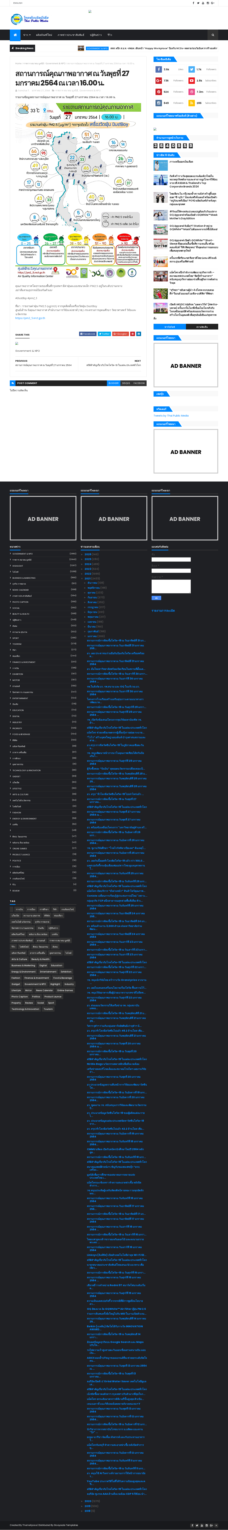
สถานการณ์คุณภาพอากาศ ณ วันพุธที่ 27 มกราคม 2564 (113, 821)
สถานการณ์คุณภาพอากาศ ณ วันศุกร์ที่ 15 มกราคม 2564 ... (114, 1279)
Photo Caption (20, 602)
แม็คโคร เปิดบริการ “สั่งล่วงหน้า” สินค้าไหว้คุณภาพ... (116, 891)
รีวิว (110, 35)
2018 (88, 1511)
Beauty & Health (20, 614)
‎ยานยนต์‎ (16, 686)
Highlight (17, 565)
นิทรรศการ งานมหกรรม (22, 692)
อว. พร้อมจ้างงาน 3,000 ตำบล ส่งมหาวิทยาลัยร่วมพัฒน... (114, 927)
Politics (16, 860)
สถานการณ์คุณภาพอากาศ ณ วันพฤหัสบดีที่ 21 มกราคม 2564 (116, 1037)
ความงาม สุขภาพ (19, 632)
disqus (126, 383)
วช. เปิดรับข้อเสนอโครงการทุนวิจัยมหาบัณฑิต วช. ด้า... (114, 721)
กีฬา (14, 650)
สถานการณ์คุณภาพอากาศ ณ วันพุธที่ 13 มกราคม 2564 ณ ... (117, 1367)
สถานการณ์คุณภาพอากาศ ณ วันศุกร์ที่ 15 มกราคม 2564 (114, 1294)
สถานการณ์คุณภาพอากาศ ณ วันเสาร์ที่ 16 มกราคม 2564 (114, 1248)
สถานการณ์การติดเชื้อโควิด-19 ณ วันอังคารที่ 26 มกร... (113, 833)
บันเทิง (15, 704)
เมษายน (92, 622)
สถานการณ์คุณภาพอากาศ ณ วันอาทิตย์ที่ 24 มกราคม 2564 (116, 935)
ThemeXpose (29, 1525)
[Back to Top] (216, 1526)
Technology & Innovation (26, 770)
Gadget (16, 776)
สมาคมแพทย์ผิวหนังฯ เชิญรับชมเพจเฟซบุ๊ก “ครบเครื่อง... (113, 1168)
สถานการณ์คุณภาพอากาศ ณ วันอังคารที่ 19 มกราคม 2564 (115, 1135)
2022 (88, 574)
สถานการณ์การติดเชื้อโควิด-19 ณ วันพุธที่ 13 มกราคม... (111, 1375)
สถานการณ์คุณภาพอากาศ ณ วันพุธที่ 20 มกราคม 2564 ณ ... (114, 1045)
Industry (17, 722)
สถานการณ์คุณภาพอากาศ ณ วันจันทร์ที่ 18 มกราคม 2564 (115, 1199)
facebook (139, 383)
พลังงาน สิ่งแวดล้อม (20, 842)
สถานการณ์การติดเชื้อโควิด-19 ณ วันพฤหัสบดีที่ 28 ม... (117, 773)
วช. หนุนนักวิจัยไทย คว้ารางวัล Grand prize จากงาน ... (116, 981)
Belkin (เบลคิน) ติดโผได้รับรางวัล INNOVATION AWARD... (115, 1328)
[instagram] (208, 3)
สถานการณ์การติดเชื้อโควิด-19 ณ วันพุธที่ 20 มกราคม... (112, 1053)
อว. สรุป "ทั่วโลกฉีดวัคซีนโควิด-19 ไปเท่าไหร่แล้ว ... (115, 794)
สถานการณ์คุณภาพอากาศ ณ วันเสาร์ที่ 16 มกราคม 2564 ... (114, 1228)
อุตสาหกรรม (17, 764)
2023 (88, 569)
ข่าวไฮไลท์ (170, 327)
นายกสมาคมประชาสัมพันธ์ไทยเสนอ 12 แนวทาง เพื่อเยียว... (115, 1266)
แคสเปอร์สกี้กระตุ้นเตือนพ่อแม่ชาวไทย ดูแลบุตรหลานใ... (116, 867)
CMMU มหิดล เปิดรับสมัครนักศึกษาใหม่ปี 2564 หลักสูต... (115, 1150)
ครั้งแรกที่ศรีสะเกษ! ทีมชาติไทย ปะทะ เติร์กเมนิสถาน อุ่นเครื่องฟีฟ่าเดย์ (193, 259)
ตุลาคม (92, 592)
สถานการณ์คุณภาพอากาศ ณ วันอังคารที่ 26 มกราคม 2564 (115, 854)
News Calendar (20, 590)
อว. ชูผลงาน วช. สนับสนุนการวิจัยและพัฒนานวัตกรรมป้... (116, 1106)
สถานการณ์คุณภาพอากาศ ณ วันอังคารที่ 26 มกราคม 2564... (115, 841)
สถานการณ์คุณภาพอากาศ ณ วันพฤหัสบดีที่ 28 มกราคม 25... (117, 780)
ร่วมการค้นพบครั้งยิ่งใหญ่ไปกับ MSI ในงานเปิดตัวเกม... (116, 1313)
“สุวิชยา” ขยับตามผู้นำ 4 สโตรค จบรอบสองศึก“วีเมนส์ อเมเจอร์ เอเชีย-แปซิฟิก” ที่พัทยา (192, 291)
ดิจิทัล (14, 740)
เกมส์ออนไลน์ (18, 878)
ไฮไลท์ (15, 572)
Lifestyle (17, 788)
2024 (88, 564)
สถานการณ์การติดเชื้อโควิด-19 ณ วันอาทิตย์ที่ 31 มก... (116, 640)
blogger (114, 383)
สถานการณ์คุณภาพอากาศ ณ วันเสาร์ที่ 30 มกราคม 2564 (115, 693)
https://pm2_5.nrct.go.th (30, 318)
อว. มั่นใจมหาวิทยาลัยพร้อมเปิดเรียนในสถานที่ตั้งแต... (116, 669)
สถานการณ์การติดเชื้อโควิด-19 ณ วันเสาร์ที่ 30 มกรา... (117, 674)
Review (16, 890)
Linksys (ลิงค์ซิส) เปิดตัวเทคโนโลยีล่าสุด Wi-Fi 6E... (116, 1255)
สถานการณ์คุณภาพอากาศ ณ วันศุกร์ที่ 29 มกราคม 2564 (114, 762)
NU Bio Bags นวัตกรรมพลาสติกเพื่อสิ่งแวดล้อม (113, 1064)
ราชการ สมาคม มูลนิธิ (33, 63)
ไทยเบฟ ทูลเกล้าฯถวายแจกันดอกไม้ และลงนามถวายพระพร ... (115, 1241)
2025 (88, 559)
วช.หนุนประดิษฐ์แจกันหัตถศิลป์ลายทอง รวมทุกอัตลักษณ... (115, 1192)
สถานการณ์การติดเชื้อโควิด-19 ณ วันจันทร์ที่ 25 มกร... (117, 881)
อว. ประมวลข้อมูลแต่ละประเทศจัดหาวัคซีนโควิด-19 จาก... (115, 1122)
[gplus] (213, 3)
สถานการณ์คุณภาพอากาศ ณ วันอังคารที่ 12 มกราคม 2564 (115, 1454)
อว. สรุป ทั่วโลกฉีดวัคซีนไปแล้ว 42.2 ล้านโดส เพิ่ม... (115, 1129)
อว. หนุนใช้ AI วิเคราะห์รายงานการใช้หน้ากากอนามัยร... (116, 1474)
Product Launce (21, 854)
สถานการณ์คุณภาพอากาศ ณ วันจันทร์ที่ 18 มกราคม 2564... (115, 1143)
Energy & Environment (24, 818)
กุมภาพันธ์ (93, 631)
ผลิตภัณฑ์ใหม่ (44, 35)
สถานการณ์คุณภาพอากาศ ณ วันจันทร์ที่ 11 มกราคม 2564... (114, 1462)
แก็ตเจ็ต (15, 782)
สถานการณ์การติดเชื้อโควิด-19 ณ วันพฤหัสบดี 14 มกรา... (114, 1335)
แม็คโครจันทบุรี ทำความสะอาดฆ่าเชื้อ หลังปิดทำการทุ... (115, 1446)
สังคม (14, 626)
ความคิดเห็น (202, 327)
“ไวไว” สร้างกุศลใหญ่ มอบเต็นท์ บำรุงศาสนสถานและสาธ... (116, 739)
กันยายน (92, 597)
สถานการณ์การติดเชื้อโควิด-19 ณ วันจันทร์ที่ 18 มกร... (116, 1157)
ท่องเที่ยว (16, 656)
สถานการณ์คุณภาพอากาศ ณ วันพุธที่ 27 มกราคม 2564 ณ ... (113, 813)
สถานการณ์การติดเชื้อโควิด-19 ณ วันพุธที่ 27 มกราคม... (111, 800)
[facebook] (193, 3)
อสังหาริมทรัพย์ (18, 746)
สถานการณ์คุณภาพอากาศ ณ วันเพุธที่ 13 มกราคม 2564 (114, 1410)
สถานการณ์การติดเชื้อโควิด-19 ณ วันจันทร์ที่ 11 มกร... (116, 1468)
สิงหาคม (92, 602)
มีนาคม (92, 626)
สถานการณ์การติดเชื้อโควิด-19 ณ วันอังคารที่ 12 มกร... (117, 1424)
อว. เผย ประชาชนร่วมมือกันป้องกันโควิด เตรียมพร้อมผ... (115, 655)
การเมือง (16, 866)
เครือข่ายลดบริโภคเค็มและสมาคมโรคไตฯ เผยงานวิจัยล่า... (116, 1070)
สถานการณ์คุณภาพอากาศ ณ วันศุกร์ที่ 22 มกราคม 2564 (114, 999)
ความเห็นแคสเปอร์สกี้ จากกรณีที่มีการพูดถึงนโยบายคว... (115, 1302)
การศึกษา (16, 758)
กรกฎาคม (93, 607)
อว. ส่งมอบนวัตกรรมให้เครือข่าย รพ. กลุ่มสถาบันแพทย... (113, 1007)
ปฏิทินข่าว (96, 35)
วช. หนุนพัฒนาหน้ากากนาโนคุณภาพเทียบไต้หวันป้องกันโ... (115, 754)
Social (16, 608)
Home (18, 63)
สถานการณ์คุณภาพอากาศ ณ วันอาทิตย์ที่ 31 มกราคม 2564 (115, 662)
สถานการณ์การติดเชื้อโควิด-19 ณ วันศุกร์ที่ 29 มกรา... (116, 707)
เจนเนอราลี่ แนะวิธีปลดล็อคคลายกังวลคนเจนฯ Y (113, 1404)
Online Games (19, 848)
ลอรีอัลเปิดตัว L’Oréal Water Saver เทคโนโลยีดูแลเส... (116, 1383)
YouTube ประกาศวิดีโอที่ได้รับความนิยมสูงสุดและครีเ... (116, 1482)
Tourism (16, 644)
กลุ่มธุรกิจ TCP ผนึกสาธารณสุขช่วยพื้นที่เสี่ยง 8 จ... (115, 901)
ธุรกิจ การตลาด (19, 583)
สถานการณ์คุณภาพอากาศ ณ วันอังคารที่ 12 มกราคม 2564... (115, 1418)
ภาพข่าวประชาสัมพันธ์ (71, 35)
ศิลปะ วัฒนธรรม (19, 836)
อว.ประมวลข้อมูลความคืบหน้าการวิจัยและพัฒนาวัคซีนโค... (117, 1086)
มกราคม (92, 636)
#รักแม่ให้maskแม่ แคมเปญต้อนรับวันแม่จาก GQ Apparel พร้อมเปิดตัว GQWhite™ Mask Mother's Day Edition (193, 215)
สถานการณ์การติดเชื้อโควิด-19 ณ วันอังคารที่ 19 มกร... (117, 1092)
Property (17, 728)
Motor (16, 680)
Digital (16, 716)
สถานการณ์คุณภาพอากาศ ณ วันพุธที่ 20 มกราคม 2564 (114, 1078)
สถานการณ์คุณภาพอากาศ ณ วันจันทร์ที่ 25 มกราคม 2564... (115, 875)
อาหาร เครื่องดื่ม (19, 752)
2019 (88, 1506)
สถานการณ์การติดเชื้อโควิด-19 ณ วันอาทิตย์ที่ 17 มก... (116, 1214)
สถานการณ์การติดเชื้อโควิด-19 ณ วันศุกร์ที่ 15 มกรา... (116, 1272)
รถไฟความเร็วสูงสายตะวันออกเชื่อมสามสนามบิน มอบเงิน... (116, 1351)
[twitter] (198, 3)
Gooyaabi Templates (66, 1525)
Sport (15, 638)
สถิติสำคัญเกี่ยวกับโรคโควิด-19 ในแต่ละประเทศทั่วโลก (117, 727)
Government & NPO (70, 48)
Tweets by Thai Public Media (171, 415)
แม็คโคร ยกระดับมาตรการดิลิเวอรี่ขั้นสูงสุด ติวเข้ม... (115, 1399)
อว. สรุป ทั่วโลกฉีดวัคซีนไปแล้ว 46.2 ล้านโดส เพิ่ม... (115, 1030)
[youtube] (203, 3)
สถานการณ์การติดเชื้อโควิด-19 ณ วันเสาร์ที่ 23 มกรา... (117, 949)
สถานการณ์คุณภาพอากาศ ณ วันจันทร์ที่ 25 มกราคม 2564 (115, 907)
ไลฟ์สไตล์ (16, 806)
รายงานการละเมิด (163, 611)
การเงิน (15, 668)
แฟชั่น (15, 824)
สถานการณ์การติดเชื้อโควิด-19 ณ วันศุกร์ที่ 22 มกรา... (116, 967)
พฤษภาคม (93, 617)
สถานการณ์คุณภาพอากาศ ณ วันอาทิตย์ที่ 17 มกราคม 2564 (115, 1220)
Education (18, 710)
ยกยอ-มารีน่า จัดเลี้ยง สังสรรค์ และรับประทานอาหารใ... (116, 1438)
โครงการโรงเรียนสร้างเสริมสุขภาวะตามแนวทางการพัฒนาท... (115, 700)
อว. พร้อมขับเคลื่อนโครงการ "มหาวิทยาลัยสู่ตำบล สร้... (117, 827)
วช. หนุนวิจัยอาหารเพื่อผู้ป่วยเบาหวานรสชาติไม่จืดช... (116, 992)
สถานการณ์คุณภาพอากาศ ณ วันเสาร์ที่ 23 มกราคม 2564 (114, 956)
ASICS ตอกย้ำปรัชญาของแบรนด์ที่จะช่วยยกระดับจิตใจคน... (117, 1359)
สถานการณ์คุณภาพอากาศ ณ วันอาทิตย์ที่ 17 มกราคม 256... (115, 1207)
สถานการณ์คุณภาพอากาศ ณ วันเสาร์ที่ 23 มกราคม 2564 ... (114, 943)
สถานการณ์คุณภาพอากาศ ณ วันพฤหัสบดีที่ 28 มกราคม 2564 (117, 787)
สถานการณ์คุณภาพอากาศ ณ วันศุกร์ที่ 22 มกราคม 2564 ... (114, 973)
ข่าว (25, 35)
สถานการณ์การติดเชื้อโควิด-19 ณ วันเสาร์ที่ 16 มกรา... (116, 1234)
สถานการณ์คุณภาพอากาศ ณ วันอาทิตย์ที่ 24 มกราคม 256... (116, 915)
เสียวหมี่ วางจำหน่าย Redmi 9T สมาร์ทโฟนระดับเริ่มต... (116, 1286)
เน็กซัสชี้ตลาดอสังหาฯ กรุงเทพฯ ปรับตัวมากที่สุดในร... (116, 1394)
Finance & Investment (23, 662)
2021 (88, 578)
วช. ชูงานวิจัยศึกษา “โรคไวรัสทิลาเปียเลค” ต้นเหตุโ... (116, 848)
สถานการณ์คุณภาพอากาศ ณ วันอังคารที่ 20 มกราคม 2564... (115, 1098)
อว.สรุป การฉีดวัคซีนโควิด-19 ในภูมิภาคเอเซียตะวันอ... (115, 746)
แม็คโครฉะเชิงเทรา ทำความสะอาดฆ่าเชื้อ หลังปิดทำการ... (114, 1184)
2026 (88, 554)
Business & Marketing (23, 578)
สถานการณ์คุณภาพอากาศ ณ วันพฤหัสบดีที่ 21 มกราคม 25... (116, 1019)
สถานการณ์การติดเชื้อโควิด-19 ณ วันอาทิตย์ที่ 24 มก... (117, 921)
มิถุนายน (93, 612)
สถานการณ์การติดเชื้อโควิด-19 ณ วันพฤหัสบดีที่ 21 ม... (116, 1013)
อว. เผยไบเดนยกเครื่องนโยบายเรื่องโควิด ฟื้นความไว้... (116, 988)
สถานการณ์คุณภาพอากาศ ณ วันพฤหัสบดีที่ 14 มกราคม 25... (116, 1320)
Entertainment (20, 698)
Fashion (16, 812)
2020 (88, 1501)
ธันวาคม (93, 583)
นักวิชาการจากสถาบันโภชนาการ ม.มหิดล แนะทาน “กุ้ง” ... (115, 1430)
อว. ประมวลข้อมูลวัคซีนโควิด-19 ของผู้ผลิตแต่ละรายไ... (116, 1114)
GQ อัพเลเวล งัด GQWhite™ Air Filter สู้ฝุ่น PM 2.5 (116, 1309)
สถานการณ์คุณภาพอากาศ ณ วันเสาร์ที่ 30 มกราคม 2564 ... (115, 680)
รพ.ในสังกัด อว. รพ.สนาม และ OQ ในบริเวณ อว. (113, 686)
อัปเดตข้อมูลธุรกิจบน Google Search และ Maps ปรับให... (115, 1343)
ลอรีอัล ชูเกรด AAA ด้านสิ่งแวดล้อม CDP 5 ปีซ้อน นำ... (117, 1494)
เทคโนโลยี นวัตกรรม (21, 800)
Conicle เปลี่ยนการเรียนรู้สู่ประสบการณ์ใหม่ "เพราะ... (117, 896)
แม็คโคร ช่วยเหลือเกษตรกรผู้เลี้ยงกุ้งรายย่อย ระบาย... (115, 732)
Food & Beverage (21, 734)
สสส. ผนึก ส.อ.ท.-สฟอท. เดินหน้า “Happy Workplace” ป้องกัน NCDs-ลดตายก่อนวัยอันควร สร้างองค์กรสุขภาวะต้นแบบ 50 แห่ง (149, 48)
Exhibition (17, 674)
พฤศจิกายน (94, 588)
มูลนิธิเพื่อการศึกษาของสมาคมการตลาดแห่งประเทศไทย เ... (111, 1176)
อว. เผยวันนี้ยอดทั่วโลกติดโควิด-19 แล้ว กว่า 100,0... (115, 860)
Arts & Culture (20, 794)
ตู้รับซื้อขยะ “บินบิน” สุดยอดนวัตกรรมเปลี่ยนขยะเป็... (116, 768)
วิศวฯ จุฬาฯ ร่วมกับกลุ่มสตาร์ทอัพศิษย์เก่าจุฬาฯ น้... (114, 1026)
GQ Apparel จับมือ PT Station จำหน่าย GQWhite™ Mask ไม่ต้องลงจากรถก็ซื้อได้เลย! (193, 227)
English (17, 3)
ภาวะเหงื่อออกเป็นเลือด (181, 161)
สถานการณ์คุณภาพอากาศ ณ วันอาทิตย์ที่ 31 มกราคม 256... (115, 647)
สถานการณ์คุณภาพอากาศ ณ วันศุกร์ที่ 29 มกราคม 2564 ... (114, 713)
